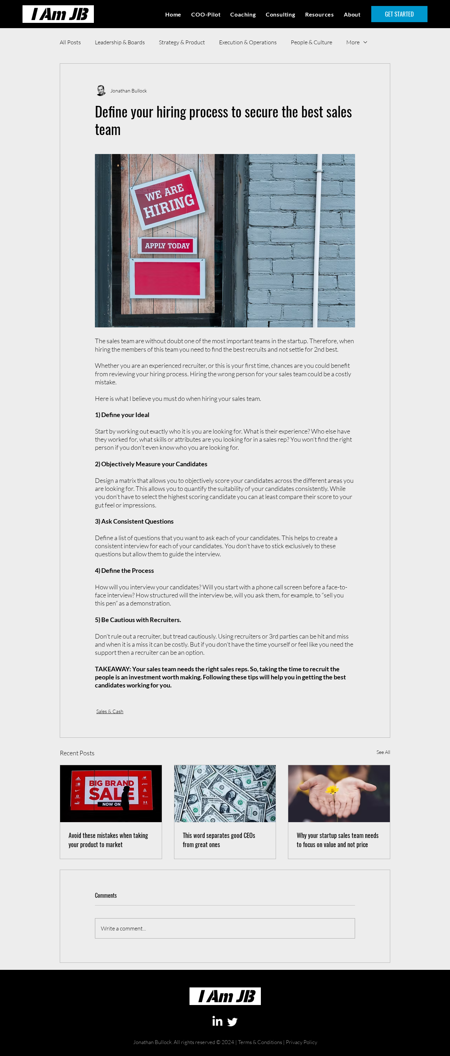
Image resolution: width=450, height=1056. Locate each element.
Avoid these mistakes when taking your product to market (108, 840)
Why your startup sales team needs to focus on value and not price (338, 840)
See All (383, 752)
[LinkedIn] (217, 1022)
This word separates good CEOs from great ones (219, 840)
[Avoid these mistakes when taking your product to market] (111, 793)
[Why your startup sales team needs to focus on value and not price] (339, 793)
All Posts (70, 42)
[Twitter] (232, 1022)
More (353, 42)
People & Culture (311, 42)
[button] (320, 14)
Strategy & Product (182, 42)
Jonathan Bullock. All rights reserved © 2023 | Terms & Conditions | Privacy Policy (225, 1052)
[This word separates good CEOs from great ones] (225, 793)
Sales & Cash (109, 711)
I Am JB (58, 14)
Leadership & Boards (120, 42)
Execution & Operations (248, 42)
